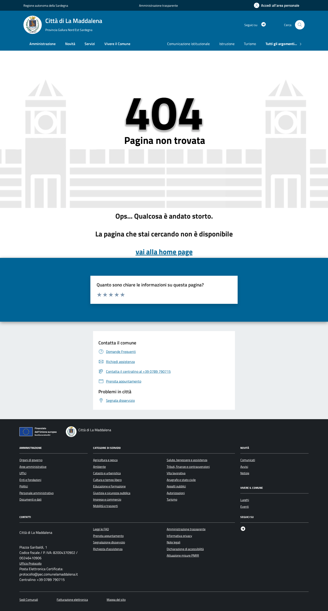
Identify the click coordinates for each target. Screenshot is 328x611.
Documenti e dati (30, 499)
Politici (23, 486)
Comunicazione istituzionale (188, 43)
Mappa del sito (116, 599)
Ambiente (99, 466)
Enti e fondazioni (30, 479)
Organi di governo (30, 460)
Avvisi (244, 466)
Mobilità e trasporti (105, 505)
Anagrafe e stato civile (181, 479)
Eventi (244, 506)
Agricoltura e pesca (105, 460)
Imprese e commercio (107, 499)
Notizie (244, 473)
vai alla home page (164, 251)
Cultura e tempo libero (107, 479)
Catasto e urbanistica (107, 473)
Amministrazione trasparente (158, 5)
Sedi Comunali (28, 599)
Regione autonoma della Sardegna (45, 5)
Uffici (22, 473)
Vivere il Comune (117, 43)
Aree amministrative (32, 466)
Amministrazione (42, 43)
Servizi (90, 43)
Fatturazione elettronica (72, 599)
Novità (70, 43)
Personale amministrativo (36, 493)
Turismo (250, 43)
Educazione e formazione (109, 486)
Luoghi (244, 499)
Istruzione (227, 43)
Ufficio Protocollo (30, 563)
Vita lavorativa (176, 473)
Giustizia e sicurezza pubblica (111, 493)
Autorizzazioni (176, 493)
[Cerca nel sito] (300, 25)
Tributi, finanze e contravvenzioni (188, 466)
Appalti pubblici (176, 486)
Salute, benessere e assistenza (187, 460)
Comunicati (247, 460)
